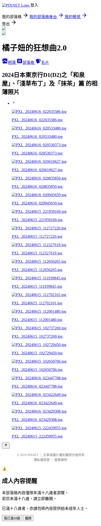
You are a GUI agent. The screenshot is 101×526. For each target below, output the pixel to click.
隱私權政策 (42, 460)
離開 (28, 518)
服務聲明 (60, 460)
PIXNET (32, 455)
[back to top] (6, 445)
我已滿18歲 (12, 518)
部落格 (29, 62)
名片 (45, 62)
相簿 (12, 62)
